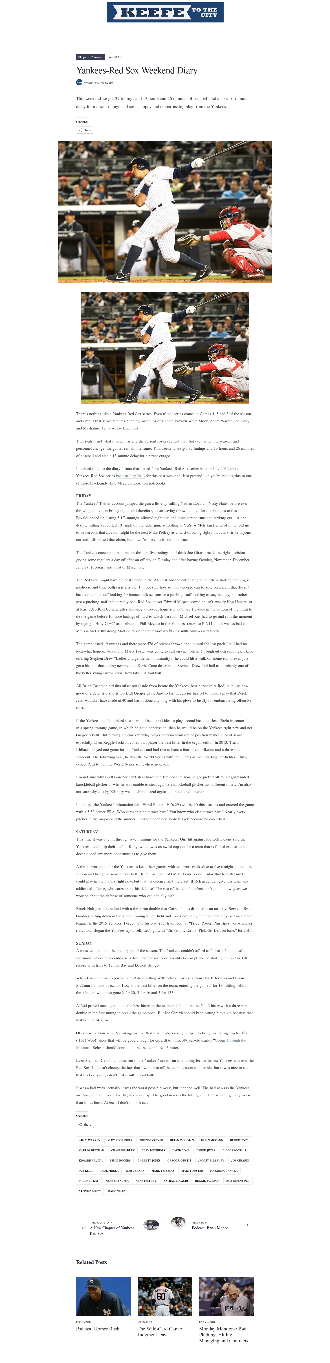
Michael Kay (89, 1181)
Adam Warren (89, 1140)
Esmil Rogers (120, 1160)
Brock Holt (239, 1140)
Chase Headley (123, 1150)
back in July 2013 (130, 475)
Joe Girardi (240, 1160)
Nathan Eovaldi (175, 1181)
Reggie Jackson (207, 1181)
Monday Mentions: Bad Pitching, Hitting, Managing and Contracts (223, 1334)
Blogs (82, 57)
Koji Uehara (135, 1171)
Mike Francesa (117, 1181)
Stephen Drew (90, 1191)
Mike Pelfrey (146, 1181)
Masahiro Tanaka (224, 1171)
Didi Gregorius (234, 1150)
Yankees (96, 57)
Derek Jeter (206, 1150)
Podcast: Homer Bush (97, 1328)
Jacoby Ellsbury (211, 1160)
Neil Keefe (106, 82)
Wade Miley (117, 1191)
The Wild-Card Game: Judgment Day (160, 1331)
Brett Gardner (151, 1140)
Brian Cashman (182, 1140)
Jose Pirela (110, 1171)
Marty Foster (192, 1171)
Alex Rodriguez (119, 1140)
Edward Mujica (91, 1160)
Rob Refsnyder (238, 1181)
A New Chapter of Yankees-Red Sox (113, 1228)
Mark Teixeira (163, 1171)
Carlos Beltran (91, 1150)
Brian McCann (212, 1140)
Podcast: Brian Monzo (210, 1225)
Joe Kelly (86, 1171)
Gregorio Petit (179, 1160)
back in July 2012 (214, 468)
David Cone (180, 1150)
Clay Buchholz (153, 1150)
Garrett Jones (149, 1160)
